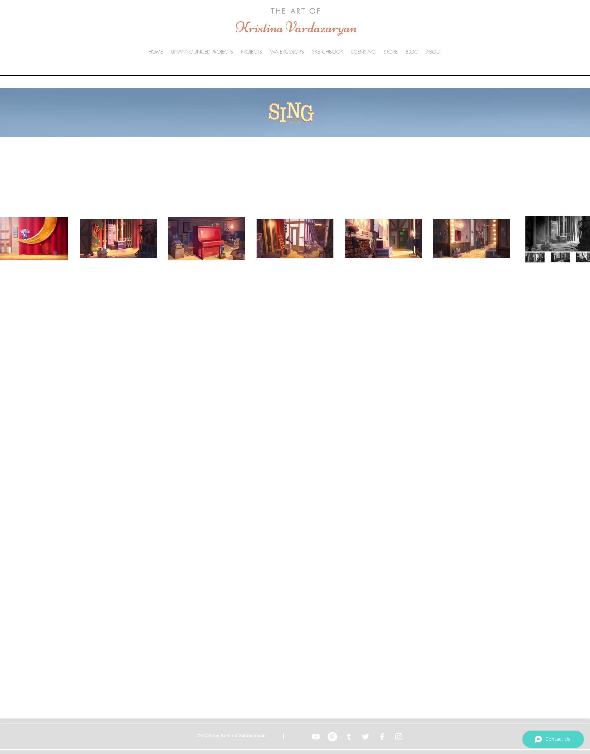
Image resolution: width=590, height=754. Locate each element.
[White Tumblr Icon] (349, 736)
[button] (251, 52)
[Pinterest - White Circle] (332, 736)
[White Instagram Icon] (398, 736)
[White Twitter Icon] (365, 736)
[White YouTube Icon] (316, 736)
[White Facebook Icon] (382, 736)
